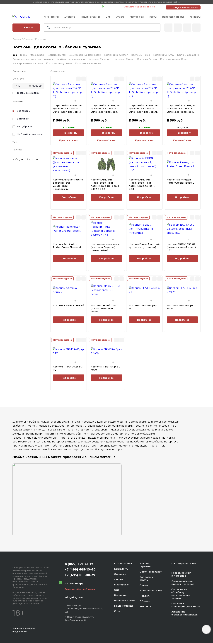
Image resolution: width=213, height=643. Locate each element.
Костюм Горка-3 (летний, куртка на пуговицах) (144, 246)
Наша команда (123, 605)
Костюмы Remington (116, 55)
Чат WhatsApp (112, 6)
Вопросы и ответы (173, 16)
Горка (23, 55)
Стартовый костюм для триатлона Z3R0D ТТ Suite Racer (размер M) (67, 108)
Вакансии (120, 595)
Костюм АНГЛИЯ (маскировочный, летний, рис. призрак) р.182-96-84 (105, 184)
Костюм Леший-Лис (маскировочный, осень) (103, 308)
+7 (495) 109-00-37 (85, 6)
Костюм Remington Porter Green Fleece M (67, 246)
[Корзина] (196, 27)
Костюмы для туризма (59, 63)
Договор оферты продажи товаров (182, 582)
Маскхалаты (37, 55)
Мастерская (137, 16)
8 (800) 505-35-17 (79, 564)
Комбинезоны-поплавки (71, 59)
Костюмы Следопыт (100, 59)
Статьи (144, 585)
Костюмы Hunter (56, 55)
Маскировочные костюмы (27, 63)
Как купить (121, 568)
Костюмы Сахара (124, 59)
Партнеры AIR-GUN (183, 563)
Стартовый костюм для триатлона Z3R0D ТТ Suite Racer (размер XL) (143, 108)
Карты (153, 16)
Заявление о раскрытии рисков (184, 613)
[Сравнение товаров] (178, 27)
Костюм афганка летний (68, 305)
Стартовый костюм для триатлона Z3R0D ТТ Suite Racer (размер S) (105, 108)
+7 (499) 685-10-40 (54, 6)
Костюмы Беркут (147, 59)
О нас (117, 611)
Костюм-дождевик (188, 55)
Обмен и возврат (151, 571)
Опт (108, 16)
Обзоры (145, 601)
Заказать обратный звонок (139, 6)
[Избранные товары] (187, 27)
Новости (145, 595)
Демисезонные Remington (85, 55)
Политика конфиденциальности (185, 605)
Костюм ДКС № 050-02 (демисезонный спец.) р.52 (181, 247)
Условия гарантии (146, 565)
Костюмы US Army (163, 55)
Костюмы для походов (88, 63)
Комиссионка (123, 563)
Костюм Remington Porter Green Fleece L (180, 181)
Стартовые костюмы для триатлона (32, 59)
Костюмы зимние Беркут (175, 59)
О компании (51, 16)
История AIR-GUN (151, 590)
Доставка (69, 16)
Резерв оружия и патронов (181, 574)
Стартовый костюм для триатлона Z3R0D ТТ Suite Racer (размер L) (181, 108)
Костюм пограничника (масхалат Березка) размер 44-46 (105, 247)
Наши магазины (90, 16)
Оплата (120, 16)
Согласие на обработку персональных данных (180, 594)
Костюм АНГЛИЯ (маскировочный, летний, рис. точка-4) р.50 (142, 184)
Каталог (29, 27)
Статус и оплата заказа (185, 7)
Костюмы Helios (140, 55)
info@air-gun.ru (74, 597)
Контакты (195, 16)
